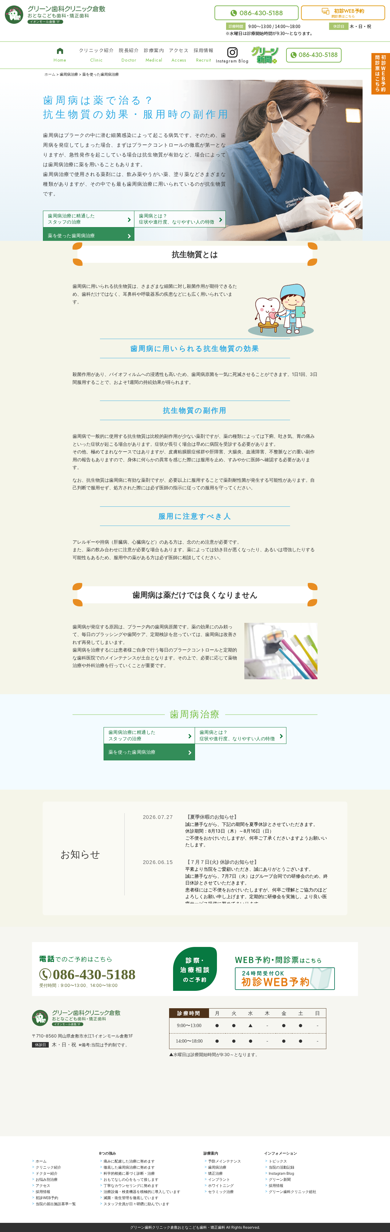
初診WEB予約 (47, 1198)
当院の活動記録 (281, 1167)
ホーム (49, 74)
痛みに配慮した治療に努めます (129, 1161)
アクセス (43, 1185)
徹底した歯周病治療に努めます (129, 1167)
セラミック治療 (221, 1192)
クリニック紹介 (48, 1167)
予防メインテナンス (224, 1161)
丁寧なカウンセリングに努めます (131, 1185)
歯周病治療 (217, 1167)
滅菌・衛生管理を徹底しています (131, 1198)
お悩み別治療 (47, 1179)
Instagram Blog (281, 1173)
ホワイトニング (221, 1185)
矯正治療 (215, 1173)
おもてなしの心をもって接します (131, 1179)
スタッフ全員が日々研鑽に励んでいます (136, 1204)
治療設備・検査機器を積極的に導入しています (142, 1192)
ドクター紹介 (47, 1173)
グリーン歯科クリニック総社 (292, 1192)
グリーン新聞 (280, 1179)
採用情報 (43, 1192)
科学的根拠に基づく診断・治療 (129, 1173)
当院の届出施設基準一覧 (56, 1204)
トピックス (278, 1161)
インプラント (219, 1179)
